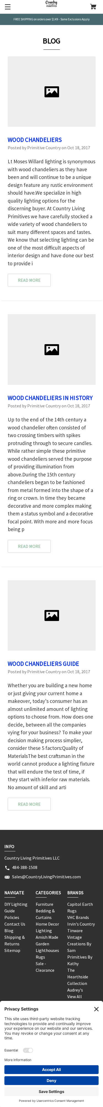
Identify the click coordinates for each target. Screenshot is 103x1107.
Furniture (44, 904)
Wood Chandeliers (35, 139)
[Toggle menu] (7, 7)
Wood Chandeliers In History (50, 398)
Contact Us (14, 924)
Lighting (44, 930)
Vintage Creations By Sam (79, 943)
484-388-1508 (24, 867)
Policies (11, 917)
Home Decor (47, 924)
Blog (8, 930)
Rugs (40, 957)
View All (74, 996)
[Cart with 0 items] (93, 7)
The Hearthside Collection (77, 976)
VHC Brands (78, 917)
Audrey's (75, 990)
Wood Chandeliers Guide (43, 663)
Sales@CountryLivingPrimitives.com (46, 876)
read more (29, 280)
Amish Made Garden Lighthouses (47, 943)
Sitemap (12, 950)
